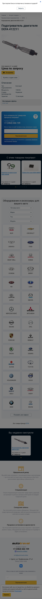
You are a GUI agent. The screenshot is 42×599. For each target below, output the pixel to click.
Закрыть (21, 8)
